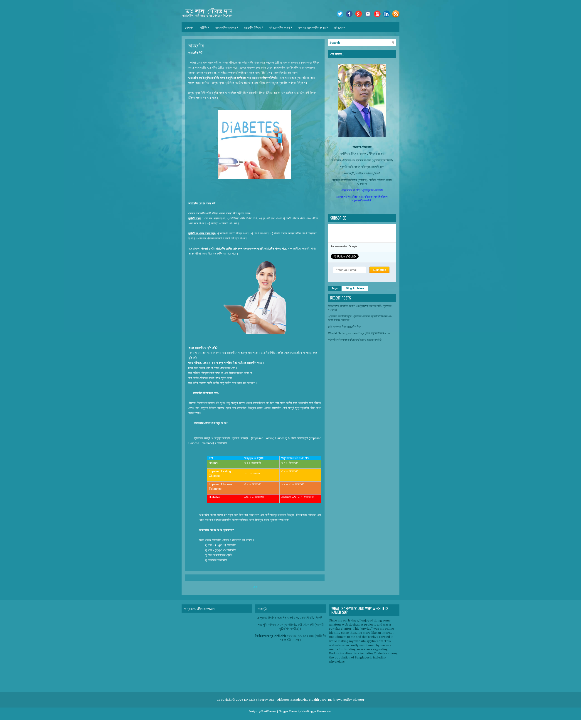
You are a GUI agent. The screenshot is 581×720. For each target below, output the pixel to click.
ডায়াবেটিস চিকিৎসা (253, 27)
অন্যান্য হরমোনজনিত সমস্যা (313, 27)
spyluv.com (375, 641)
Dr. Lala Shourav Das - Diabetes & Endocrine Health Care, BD (288, 699)
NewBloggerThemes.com (316, 711)
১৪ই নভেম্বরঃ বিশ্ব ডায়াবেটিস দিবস (344, 326)
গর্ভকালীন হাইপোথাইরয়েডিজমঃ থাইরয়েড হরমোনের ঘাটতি (355, 339)
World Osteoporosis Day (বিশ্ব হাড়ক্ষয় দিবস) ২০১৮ (359, 333)
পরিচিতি (204, 27)
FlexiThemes (268, 711)
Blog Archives (355, 288)
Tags (335, 288)
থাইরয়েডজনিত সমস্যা (280, 27)
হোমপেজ (189, 27)
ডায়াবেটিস (196, 45)
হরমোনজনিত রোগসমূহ (226, 27)
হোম (255, 586)
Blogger (358, 699)
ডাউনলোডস (339, 27)
